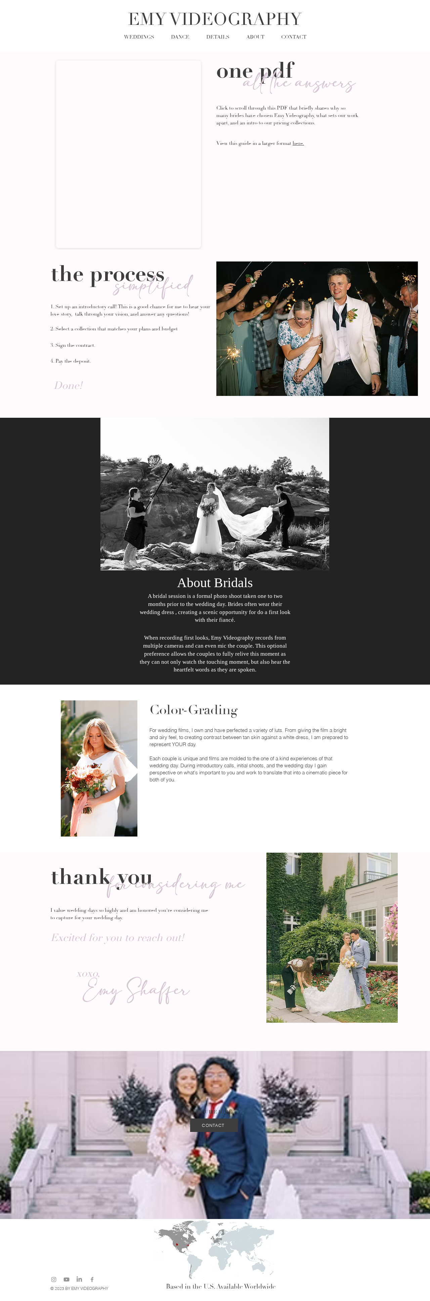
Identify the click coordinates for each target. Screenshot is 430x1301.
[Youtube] (66, 1279)
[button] (218, 36)
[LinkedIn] (79, 1279)
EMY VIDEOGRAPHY (215, 19)
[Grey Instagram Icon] (53, 1279)
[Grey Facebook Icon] (92, 1279)
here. (298, 143)
